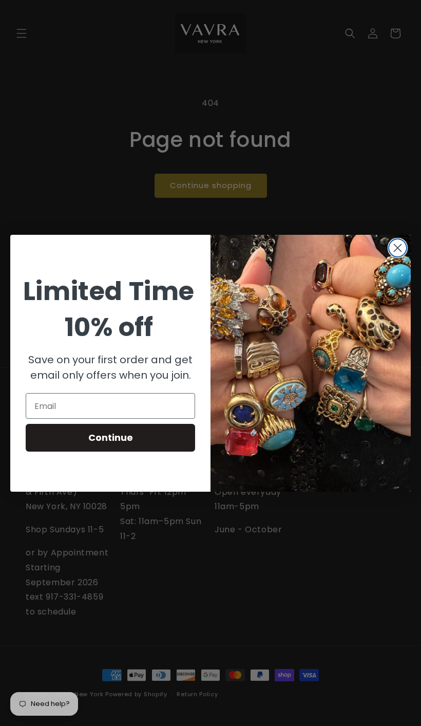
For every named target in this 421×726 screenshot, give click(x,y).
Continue (110, 437)
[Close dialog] (398, 248)
